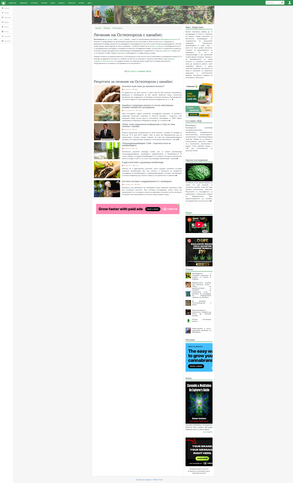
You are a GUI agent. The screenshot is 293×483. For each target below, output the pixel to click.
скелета (175, 39)
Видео (189, 212)
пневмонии (166, 50)
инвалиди (120, 53)
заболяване (164, 39)
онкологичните (108, 61)
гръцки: (110, 39)
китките (152, 46)
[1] (179, 56)
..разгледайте (207, 432)
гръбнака (159, 46)
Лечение (107, 28)
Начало (98, 28)
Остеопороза (117, 28)
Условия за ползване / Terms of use (149, 479)
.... (175, 99)
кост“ (121, 39)
